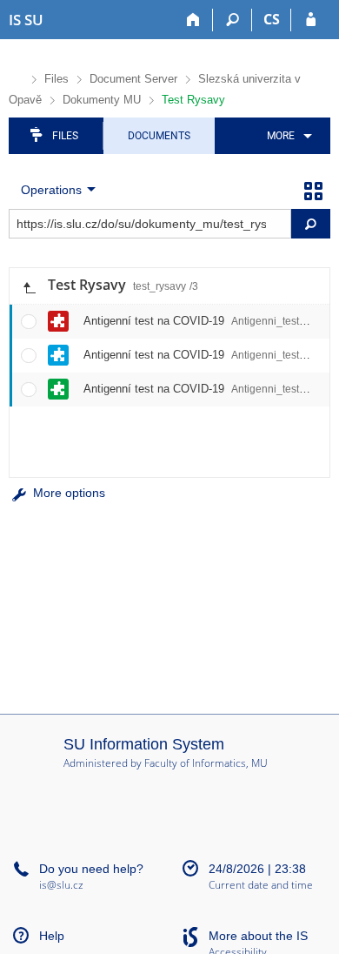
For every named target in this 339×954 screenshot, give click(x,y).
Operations (51, 190)
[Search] (232, 20)
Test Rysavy (193, 99)
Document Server (133, 78)
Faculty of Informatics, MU (206, 763)
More (281, 136)
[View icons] (313, 189)
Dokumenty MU (102, 99)
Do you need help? (91, 869)
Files (56, 78)
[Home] (193, 20)
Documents (159, 136)
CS (271, 19)
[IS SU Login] (310, 20)
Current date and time (261, 885)
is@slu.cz (61, 884)
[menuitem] (286, 136)
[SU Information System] (16, 77)
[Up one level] (29, 286)
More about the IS (258, 936)
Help (51, 936)
